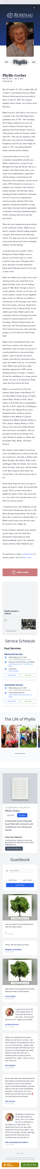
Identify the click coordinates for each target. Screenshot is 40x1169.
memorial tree (28, 554)
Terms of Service (26, 1159)
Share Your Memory (14, 849)
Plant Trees (28, 675)
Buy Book (22, 815)
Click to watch (13, 671)
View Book (10, 815)
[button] (20, 907)
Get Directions (12, 675)
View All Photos (20, 753)
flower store (26, 557)
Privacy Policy (14, 1159)
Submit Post (20, 885)
